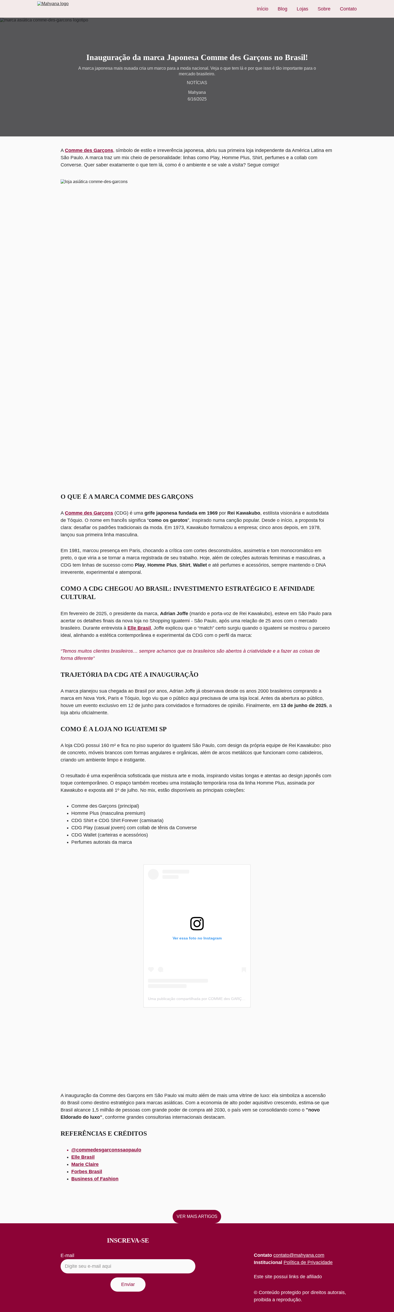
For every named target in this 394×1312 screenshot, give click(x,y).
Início (262, 9)
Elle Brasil (139, 628)
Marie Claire (85, 1164)
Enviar (128, 1284)
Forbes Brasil (86, 1171)
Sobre (324, 9)
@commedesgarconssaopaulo (106, 1150)
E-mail (67, 1255)
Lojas (302, 9)
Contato (348, 9)
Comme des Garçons (89, 150)
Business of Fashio (93, 1178)
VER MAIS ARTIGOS (197, 1216)
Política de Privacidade (308, 1262)
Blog (282, 9)
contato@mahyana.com (298, 1255)
